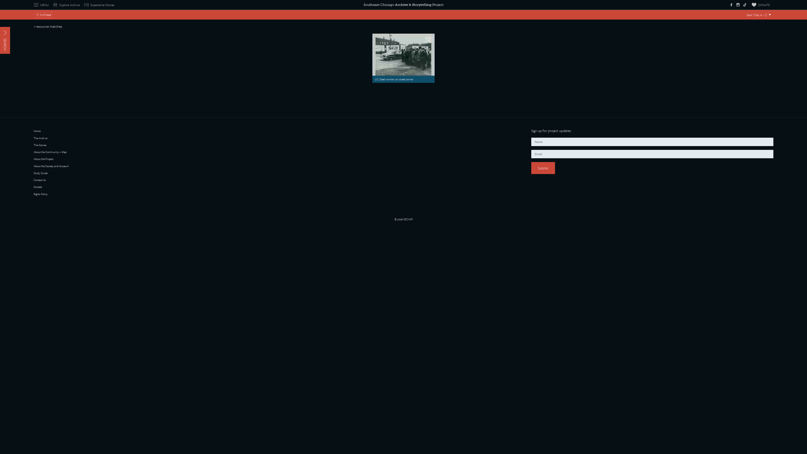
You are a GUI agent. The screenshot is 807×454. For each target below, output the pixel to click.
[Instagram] (738, 4)
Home (37, 131)
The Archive (40, 138)
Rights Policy (41, 194)
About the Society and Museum (51, 166)
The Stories (40, 145)
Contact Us (40, 180)
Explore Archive (69, 5)
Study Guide (40, 173)
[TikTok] (744, 4)
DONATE (764, 5)
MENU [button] (44, 5)
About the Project (43, 159)
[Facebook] (731, 4)
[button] (5, 40)
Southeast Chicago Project (403, 5)
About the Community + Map (50, 152)
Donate (38, 187)
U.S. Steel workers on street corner (394, 79)
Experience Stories (102, 5)
